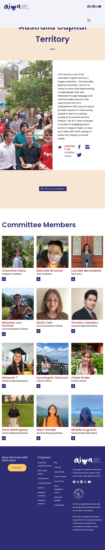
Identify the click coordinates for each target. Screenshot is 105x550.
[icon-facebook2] (80, 147)
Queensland (43, 478)
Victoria (41, 487)
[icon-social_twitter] (79, 155)
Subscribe (17, 467)
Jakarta (57, 467)
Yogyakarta (59, 505)
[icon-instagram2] (88, 147)
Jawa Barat (59, 472)
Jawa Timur (59, 481)
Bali (55, 462)
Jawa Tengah (60, 476)
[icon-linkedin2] (4, 279)
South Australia (44, 483)
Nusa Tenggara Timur (58, 489)
